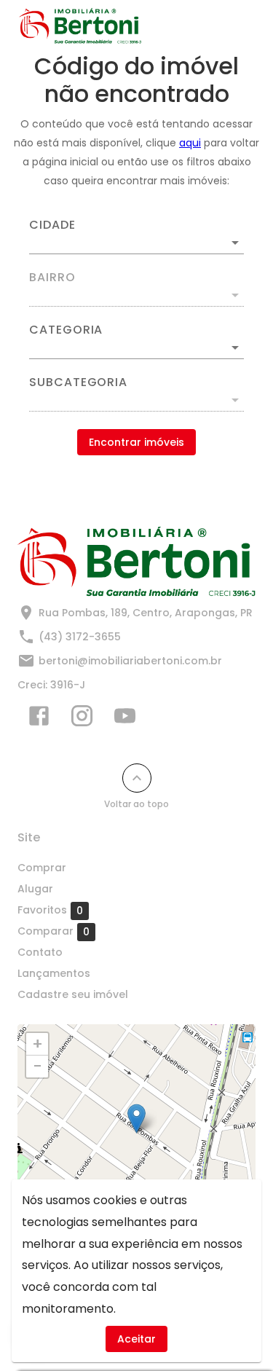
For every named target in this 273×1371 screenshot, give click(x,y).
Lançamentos (53, 973)
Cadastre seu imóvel (72, 994)
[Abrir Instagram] (82, 719)
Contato (40, 952)
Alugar (35, 888)
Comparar (53, 931)
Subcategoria (78, 382)
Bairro (52, 277)
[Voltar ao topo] (136, 778)
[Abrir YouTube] (125, 719)
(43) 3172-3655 (80, 636)
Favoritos (50, 910)
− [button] (37, 1066)
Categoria (66, 330)
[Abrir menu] (230, 26)
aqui (190, 142)
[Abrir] (235, 242)
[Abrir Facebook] (39, 719)
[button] (136, 347)
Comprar (41, 867)
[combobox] (136, 236)
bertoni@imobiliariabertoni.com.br (130, 660)
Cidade (52, 225)
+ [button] (37, 1044)
